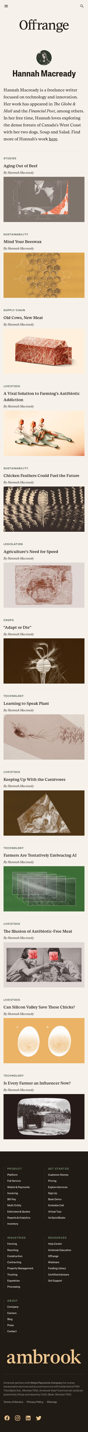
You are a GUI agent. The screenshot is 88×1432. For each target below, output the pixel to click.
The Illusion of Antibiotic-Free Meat (38, 931)
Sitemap (52, 1402)
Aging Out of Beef (20, 165)
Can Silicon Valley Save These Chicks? (39, 1007)
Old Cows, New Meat (23, 317)
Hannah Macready (21, 172)
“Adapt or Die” (17, 627)
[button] (44, 189)
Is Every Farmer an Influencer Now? (37, 1083)
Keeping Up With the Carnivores (34, 779)
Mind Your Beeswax (23, 241)
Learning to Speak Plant (26, 703)
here (53, 138)
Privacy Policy (35, 1402)
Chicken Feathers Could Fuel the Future (41, 475)
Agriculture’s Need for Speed (31, 551)
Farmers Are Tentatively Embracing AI (40, 855)
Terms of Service (13, 1402)
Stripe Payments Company (47, 1383)
